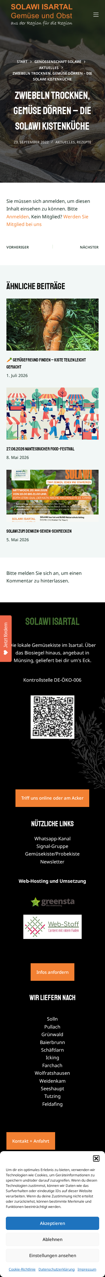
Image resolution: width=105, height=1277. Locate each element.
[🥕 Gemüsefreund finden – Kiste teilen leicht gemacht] (52, 325)
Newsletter (52, 861)
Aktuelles (65, 142)
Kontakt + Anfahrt (30, 1141)
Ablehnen (52, 1239)
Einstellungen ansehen (52, 1255)
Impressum (87, 1269)
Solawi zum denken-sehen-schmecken (38, 531)
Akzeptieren (52, 1223)
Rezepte (84, 142)
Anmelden (17, 216)
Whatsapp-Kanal (52, 838)
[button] (96, 1158)
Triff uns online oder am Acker (52, 798)
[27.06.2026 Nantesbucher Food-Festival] (52, 414)
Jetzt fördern (5, 635)
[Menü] (96, 14)
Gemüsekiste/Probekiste (52, 854)
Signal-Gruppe (52, 846)
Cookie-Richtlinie (22, 1269)
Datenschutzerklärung (56, 1269)
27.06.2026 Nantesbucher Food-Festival (40, 449)
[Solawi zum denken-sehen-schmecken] (52, 496)
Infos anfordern (52, 972)
